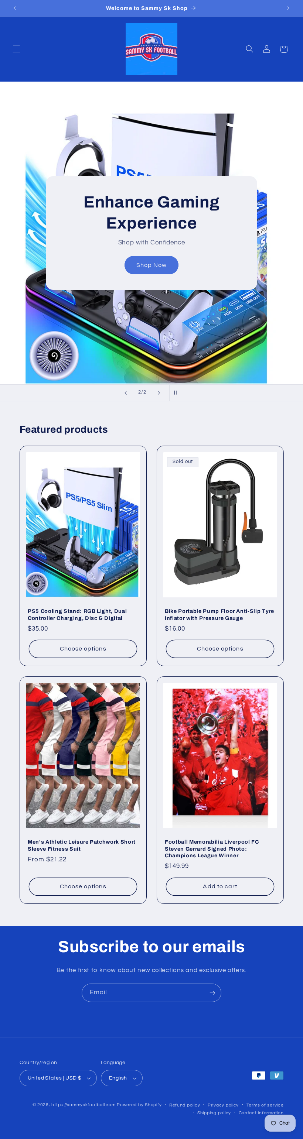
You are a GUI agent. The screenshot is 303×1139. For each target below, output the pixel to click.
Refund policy (184, 1105)
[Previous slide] (126, 393)
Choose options (82, 649)
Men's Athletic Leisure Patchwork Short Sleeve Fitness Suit (82, 845)
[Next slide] (159, 393)
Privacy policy (223, 1105)
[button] (16, 49)
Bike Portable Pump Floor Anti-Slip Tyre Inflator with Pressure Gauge (219, 614)
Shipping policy (214, 1113)
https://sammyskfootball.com (83, 1105)
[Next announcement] (288, 8)
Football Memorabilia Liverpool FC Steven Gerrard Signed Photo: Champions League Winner (212, 849)
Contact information (261, 1113)
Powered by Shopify (139, 1105)
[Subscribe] (212, 993)
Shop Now (151, 265)
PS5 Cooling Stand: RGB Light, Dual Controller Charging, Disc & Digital (77, 614)
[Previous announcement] (15, 8)
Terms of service (265, 1105)
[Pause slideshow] (177, 393)
